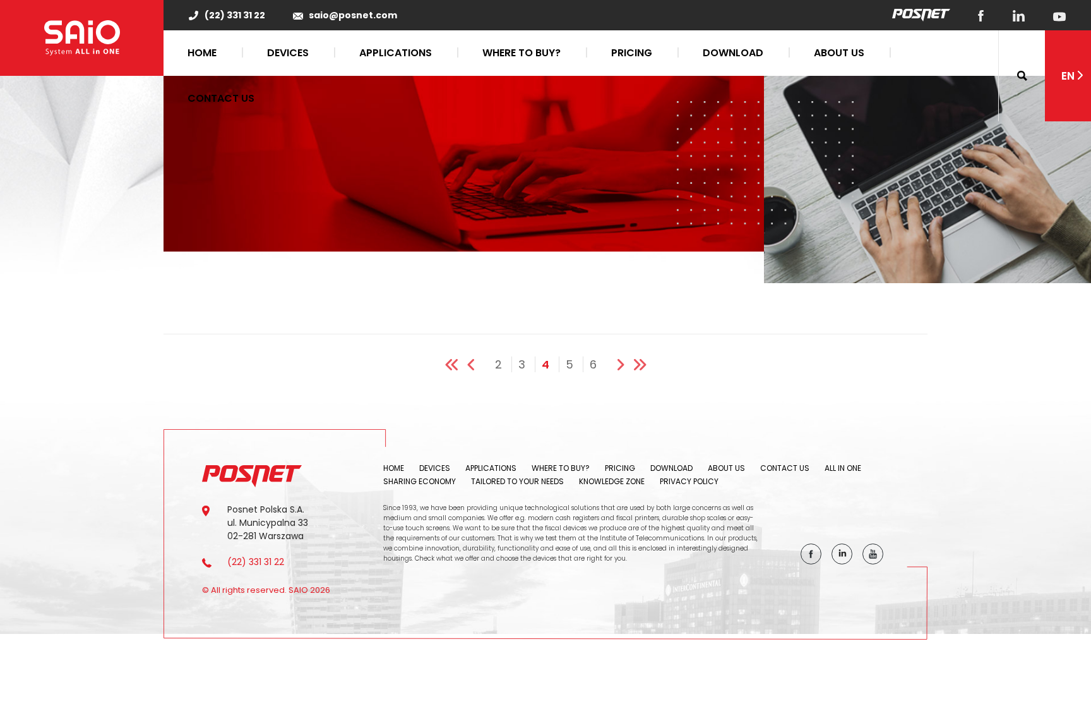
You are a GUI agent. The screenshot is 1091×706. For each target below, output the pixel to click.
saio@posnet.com (353, 15)
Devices (288, 53)
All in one (843, 468)
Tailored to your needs (517, 481)
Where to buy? (521, 53)
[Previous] (476, 360)
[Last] (637, 360)
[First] (453, 360)
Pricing (631, 53)
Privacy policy (689, 481)
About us (839, 53)
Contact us (221, 98)
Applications (395, 53)
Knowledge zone (612, 481)
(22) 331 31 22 (235, 15)
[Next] (615, 360)
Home (202, 53)
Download (733, 53)
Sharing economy (419, 481)
